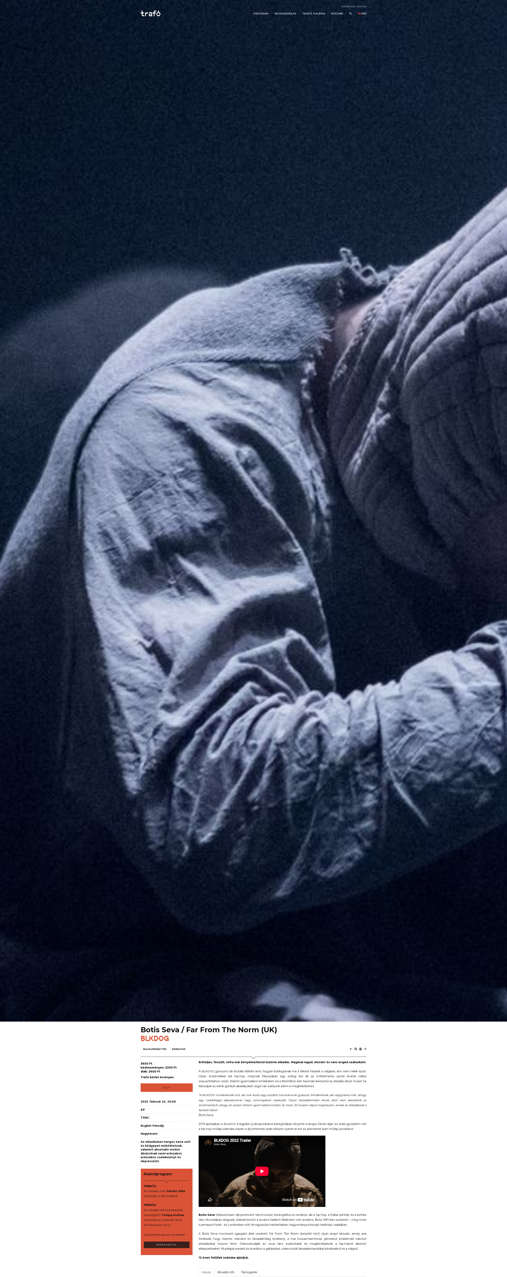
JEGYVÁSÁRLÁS (285, 13)
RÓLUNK (337, 13)
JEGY (167, 1087)
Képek (206, 1272)
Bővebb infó (225, 1272)
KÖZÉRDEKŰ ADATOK (354, 6)
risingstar (178, 1049)
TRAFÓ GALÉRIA (313, 13)
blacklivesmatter (154, 1049)
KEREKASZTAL (166, 1244)
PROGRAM (261, 13)
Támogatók (249, 1272)
